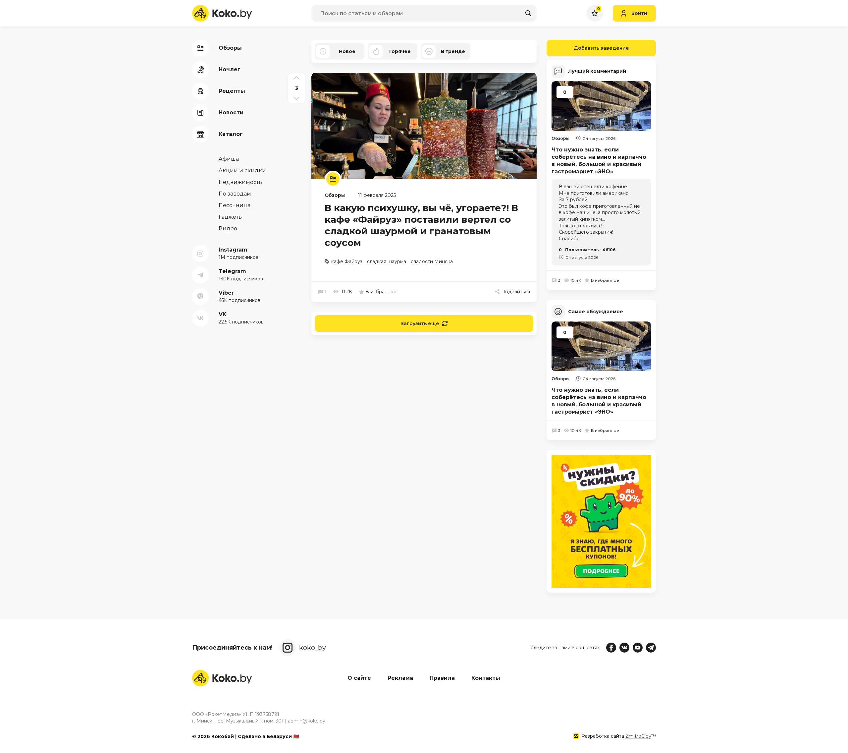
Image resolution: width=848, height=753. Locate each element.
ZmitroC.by (638, 736)
